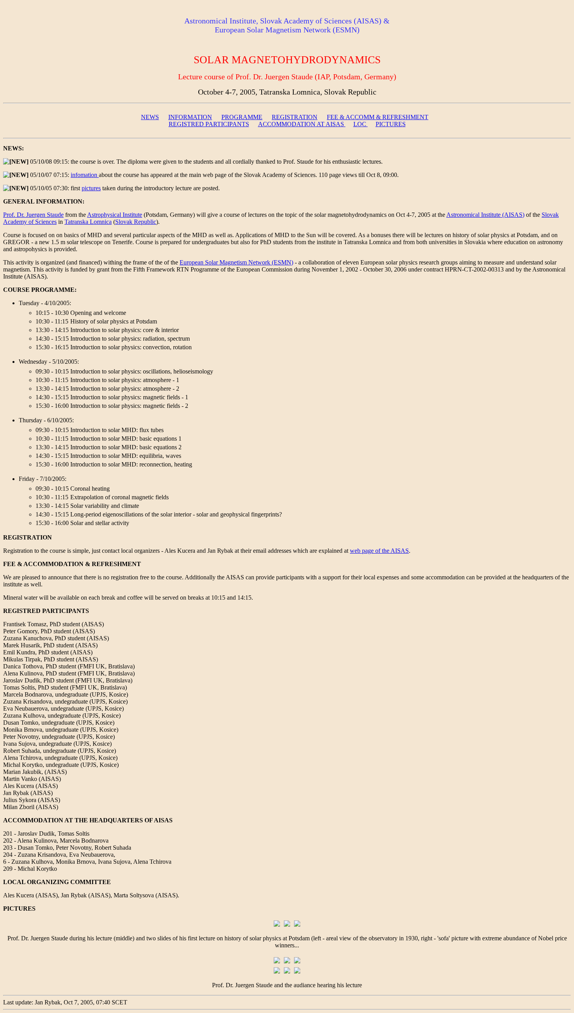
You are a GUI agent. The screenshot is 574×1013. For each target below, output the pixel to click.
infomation (85, 175)
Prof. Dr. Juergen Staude (33, 214)
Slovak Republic (135, 221)
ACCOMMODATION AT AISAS (302, 124)
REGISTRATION (294, 117)
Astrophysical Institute (114, 214)
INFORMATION (190, 117)
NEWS (150, 117)
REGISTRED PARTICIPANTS (209, 124)
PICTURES (391, 124)
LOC (360, 124)
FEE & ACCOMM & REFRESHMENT (377, 117)
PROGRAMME (241, 117)
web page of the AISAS (379, 550)
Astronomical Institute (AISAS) (485, 214)
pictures (91, 188)
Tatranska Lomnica (88, 221)
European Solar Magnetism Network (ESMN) (236, 262)
